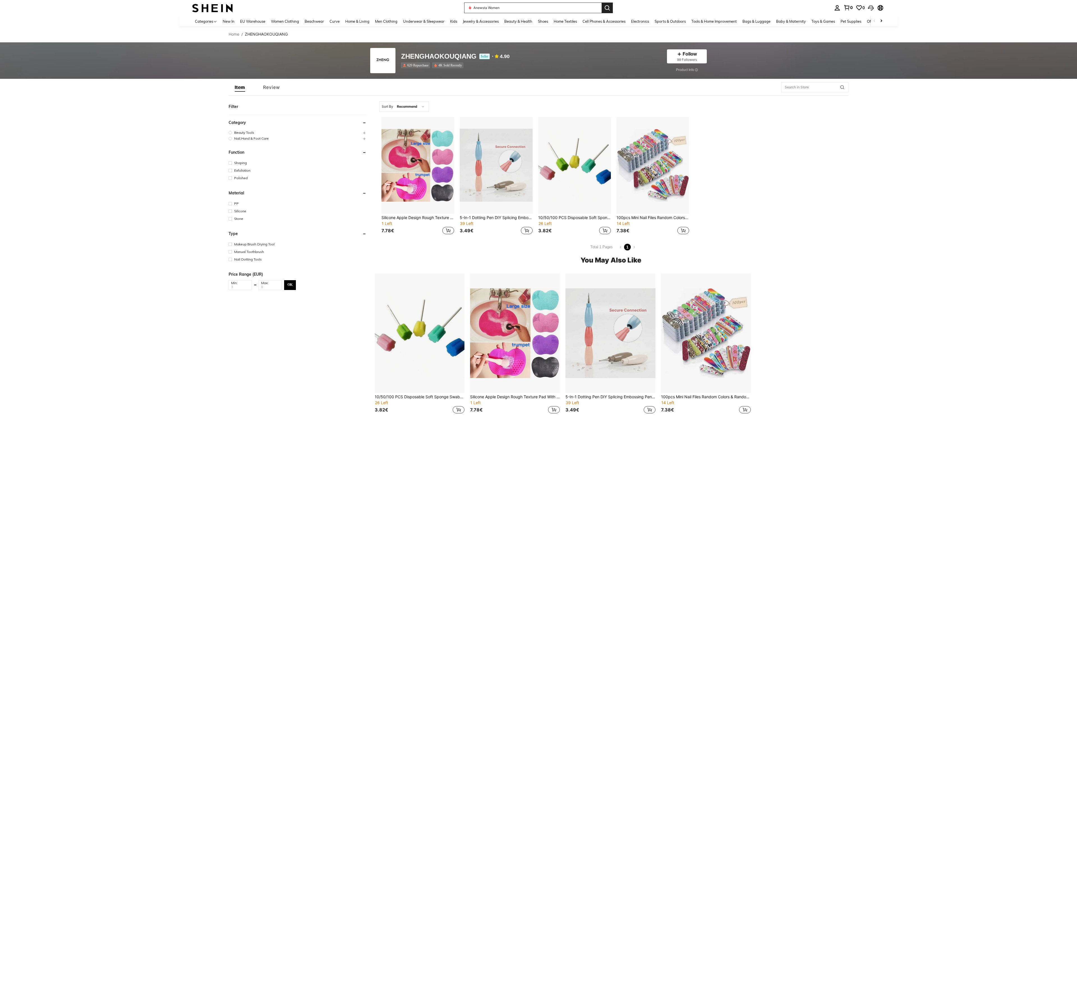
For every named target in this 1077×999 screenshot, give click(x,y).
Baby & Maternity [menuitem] (791, 21)
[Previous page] (620, 247)
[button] (870, 7)
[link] (848, 7)
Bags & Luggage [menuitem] (756, 21)
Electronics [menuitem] (640, 21)
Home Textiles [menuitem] (565, 21)
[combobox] (404, 107)
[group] (298, 132)
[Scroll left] (874, 21)
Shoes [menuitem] (543, 21)
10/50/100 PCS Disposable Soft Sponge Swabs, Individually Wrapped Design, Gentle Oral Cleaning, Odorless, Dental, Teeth (574, 217)
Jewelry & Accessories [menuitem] (481, 21)
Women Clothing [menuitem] (285, 21)
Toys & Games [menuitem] (823, 21)
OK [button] (290, 285)
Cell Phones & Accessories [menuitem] (604, 21)
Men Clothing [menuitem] (386, 21)
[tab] (240, 87)
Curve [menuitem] (335, 21)
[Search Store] (842, 87)
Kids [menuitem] (453, 21)
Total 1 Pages (601, 247)
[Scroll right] (881, 21)
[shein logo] (212, 8)
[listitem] (416, 65)
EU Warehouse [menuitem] (252, 21)
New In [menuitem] (228, 21)
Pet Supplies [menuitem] (851, 21)
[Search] (607, 8)
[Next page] (634, 247)
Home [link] (234, 34)
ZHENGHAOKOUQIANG (439, 56)
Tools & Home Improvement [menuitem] (714, 21)
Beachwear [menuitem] (314, 21)
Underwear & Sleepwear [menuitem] (424, 21)
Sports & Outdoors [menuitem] (670, 21)
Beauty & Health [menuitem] (518, 21)
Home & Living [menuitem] (357, 21)
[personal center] (837, 7)
